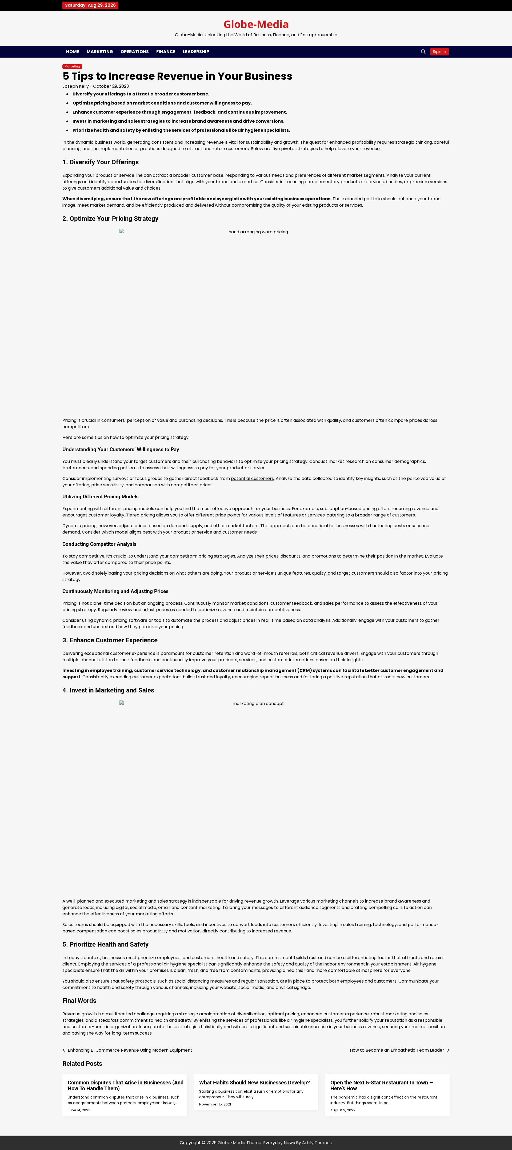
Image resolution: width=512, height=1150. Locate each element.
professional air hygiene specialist (172, 964)
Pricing (69, 420)
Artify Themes (317, 1143)
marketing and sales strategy (156, 901)
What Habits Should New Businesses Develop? (254, 1082)
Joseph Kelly (75, 86)
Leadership (196, 52)
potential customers (252, 478)
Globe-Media (256, 24)
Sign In (439, 52)
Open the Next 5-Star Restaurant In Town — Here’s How (381, 1085)
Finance (165, 52)
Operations (135, 52)
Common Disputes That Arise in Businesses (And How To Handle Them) (125, 1085)
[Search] (423, 52)
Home (72, 52)
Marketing (100, 52)
